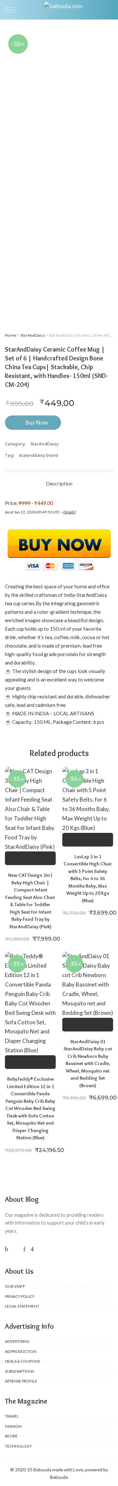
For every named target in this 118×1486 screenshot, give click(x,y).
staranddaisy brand (38, 455)
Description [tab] (59, 483)
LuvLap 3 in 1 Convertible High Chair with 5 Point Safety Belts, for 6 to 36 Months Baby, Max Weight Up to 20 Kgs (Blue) (88, 879)
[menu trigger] (13, 10)
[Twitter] (15, 1249)
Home (10, 335)
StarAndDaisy (32, 335)
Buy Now (37, 422)
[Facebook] (6, 1249)
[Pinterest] (24, 1249)
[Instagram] (32, 1249)
